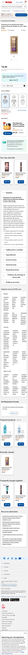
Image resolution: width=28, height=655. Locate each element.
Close (25, 633)
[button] (22, 110)
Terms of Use (9, 653)
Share (24, 30)
